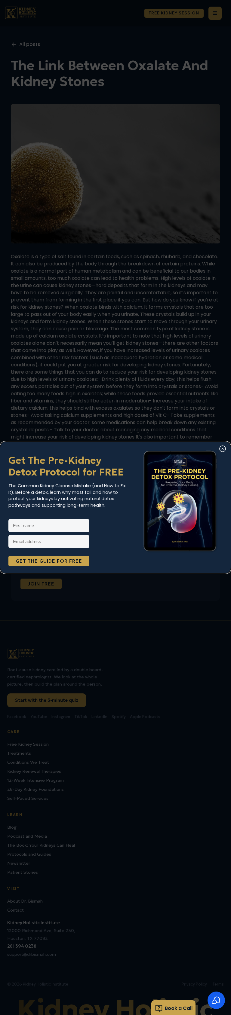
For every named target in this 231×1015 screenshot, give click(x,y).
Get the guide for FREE (49, 561)
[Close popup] (222, 449)
